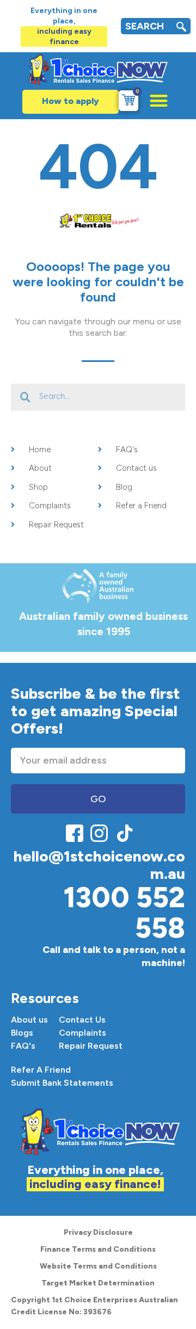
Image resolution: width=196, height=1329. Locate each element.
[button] (153, 100)
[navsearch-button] (181, 28)
